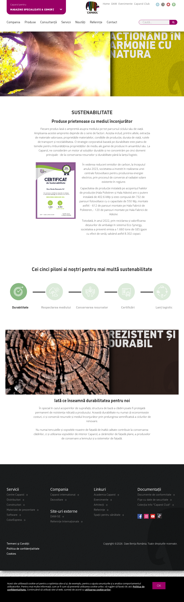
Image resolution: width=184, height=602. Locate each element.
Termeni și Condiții (18, 543)
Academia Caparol (105, 494)
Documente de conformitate (154, 494)
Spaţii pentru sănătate (107, 514)
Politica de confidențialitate (23, 548)
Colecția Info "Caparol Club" (154, 504)
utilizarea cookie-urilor (98, 589)
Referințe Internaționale (65, 521)
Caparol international (63, 494)
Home (106, 3)
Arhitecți (99, 504)
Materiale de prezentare (21, 509)
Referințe (96, 22)
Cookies (11, 553)
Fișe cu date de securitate (153, 499)
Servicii (66, 22)
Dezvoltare (57, 499)
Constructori (14, 504)
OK (159, 585)
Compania (13, 22)
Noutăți (80, 22)
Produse (30, 22)
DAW (114, 3)
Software (12, 514)
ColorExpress (15, 520)
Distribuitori (14, 499)
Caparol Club (142, 3)
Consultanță (48, 22)
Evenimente (125, 3)
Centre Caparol (16, 494)
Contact (112, 22)
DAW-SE (55, 516)
